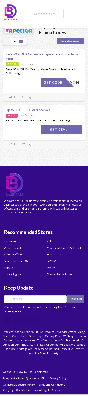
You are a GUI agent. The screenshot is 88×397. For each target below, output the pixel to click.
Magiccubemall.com (59, 274)
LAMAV (51, 261)
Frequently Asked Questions (21, 378)
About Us (9, 372)
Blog (44, 378)
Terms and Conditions (51, 385)
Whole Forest (12, 248)
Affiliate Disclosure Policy (19, 385)
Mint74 (51, 268)
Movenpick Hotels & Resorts (64, 248)
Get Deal (59, 129)
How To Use (24, 372)
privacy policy (12, 311)
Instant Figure (12, 274)
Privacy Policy (58, 378)
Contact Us (41, 372)
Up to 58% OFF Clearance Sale (28, 110)
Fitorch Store (55, 254)
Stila (49, 241)
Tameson (10, 241)
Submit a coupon (70, 41)
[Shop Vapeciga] (18, 29)
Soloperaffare (13, 254)
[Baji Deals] (10, 12)
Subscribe (75, 299)
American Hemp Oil (16, 261)
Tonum (8, 268)
